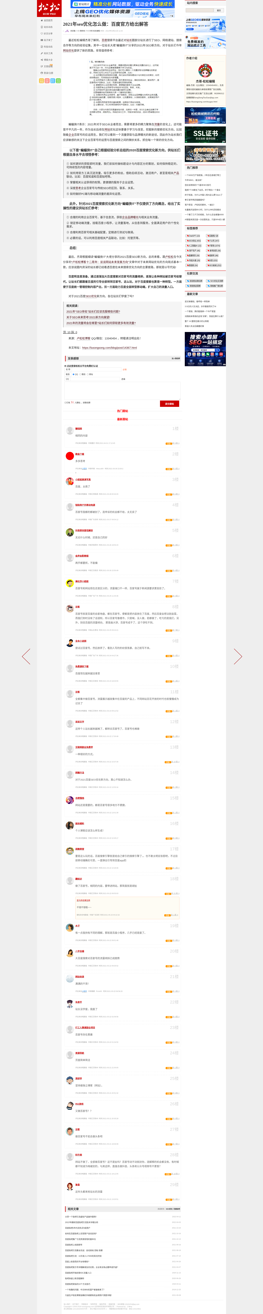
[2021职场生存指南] (237, 657)
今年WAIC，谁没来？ (194, 180)
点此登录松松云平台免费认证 (82, 366)
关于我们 (75, 1304)
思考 (78, 188)
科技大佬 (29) (194, 260)
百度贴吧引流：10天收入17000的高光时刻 (83, 1256)
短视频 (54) (193, 265)
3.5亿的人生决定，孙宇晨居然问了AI (200, 306)
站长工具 (48, 53)
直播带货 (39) (194, 256)
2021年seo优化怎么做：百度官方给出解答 (105, 24)
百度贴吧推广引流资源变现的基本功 (80, 1239)
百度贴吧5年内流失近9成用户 (77, 1228)
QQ (67, 379)
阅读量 (72, 31)
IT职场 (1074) (214, 246)
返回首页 (48, 20)
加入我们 (67, 1304)
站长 (129, 40)
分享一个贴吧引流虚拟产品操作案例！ (81, 1217)
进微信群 (47, 80)
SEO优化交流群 (216, 281)
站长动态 (48, 27)
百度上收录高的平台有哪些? (77, 1261)
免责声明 (93, 1304)
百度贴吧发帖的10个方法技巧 (77, 1284)
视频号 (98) (213, 256)
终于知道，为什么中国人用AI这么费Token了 (203, 195)
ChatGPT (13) (194, 236)
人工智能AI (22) (195, 246)
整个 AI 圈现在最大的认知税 (197, 321)
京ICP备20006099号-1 (98, 1309)
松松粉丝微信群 (195, 281)
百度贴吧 (176, 1209)
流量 (157, 124)
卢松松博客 (49, 8)
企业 (71, 134)
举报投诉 (84, 1304)
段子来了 (48, 40)
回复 (169, 444)
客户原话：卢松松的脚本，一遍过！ (200, 205)
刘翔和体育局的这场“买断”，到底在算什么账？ (205, 316)
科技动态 (48, 47)
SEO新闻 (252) (215, 265)
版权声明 (102, 1304)
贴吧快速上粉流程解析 (74, 1278)
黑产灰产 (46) (194, 251)
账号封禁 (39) (214, 251)
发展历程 (111, 1304)
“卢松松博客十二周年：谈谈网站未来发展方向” (100, 262)
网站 (107, 129)
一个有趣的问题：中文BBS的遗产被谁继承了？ (85, 1290)
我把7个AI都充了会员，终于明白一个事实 (202, 190)
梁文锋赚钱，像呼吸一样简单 (197, 301)
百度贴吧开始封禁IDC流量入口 (78, 1273)
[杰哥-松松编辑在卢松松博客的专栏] (205, 70)
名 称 (68, 369)
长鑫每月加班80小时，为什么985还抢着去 (203, 210)
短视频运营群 (194, 286)
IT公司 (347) (214, 241)
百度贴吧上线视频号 (73, 1245)
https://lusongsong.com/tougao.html (201, 102)
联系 (68, 374)
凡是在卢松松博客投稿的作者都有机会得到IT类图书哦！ (89, 1295)
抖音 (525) (213, 260)
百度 (104, 40)
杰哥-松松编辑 (94, 31)
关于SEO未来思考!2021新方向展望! (88, 317)
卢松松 (169, 256)
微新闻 (82, 31)
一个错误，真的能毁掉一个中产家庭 (200, 311)
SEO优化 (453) (195, 241)
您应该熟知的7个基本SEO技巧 (198, 185)
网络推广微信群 (216, 286)
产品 (176, 173)
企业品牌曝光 (130, 217)
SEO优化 (91, 296)
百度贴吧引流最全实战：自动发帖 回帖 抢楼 (84, 1250)
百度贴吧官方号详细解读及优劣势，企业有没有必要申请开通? (91, 1267)
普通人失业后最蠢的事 (194, 326)
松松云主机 (58, 80)
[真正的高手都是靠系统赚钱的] (26, 657)
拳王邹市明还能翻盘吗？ (195, 200)
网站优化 (68, 50)
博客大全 (48, 60)
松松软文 (52, 80)
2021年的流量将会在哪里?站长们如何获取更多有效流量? (101, 323)
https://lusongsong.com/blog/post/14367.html (109, 347)
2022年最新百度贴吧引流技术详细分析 (81, 1222)
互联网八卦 (213, 236)
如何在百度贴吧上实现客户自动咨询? (81, 1233)
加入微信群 (176, 358)
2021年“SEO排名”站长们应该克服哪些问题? (93, 311)
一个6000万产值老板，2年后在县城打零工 (203, 175)
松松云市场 (41, 80)
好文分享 (48, 33)
